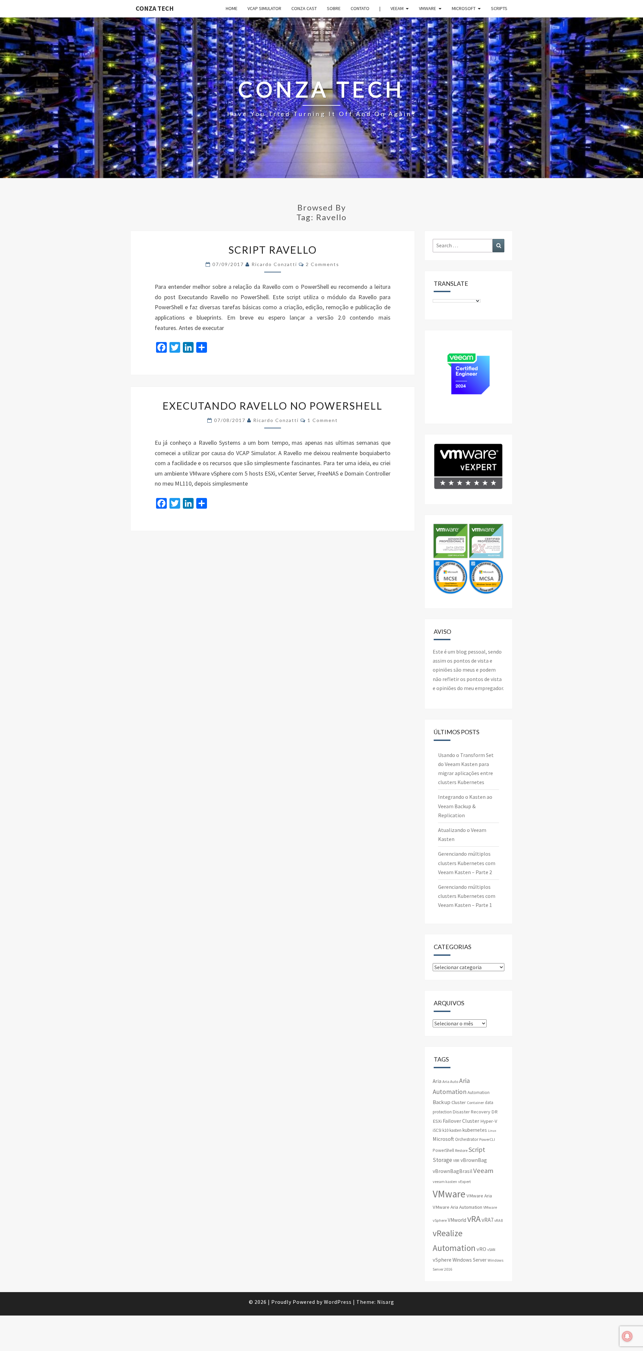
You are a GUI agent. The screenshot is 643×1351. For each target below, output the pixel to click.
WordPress (338, 1301)
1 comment (322, 420)
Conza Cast (304, 8)
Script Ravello (272, 250)
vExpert (464, 1181)
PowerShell (443, 1150)
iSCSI (437, 1130)
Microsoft (464, 8)
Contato (360, 8)
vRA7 (487, 1219)
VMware (427, 8)
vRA (474, 1218)
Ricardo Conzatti (274, 264)
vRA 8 (498, 1220)
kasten (455, 1130)
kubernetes (474, 1130)
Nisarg (385, 1301)
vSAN (491, 1249)
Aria (437, 1081)
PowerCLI (487, 1139)
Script (477, 1149)
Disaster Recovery (471, 1112)
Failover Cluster (461, 1120)
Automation (479, 1092)
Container (475, 1102)
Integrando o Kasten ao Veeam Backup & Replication (465, 805)
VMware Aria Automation (457, 1207)
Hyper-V (488, 1121)
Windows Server (469, 1260)
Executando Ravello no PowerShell (272, 406)
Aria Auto (450, 1081)
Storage (442, 1160)
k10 (445, 1130)
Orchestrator (466, 1139)
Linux (492, 1130)
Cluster (458, 1102)
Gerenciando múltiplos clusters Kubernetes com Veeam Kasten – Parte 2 (466, 862)
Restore (461, 1150)
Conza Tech (155, 8)
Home (231, 8)
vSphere (442, 1259)
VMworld (457, 1220)
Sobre (334, 8)
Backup (441, 1102)
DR (494, 1112)
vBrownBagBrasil (452, 1171)
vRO (481, 1249)
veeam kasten (445, 1181)
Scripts (499, 8)
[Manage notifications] (627, 1336)
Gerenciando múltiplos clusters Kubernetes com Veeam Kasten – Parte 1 (466, 895)
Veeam (397, 8)
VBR (456, 1160)
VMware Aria (479, 1196)
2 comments (322, 264)
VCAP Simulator (264, 8)
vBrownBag (473, 1160)
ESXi (437, 1121)
